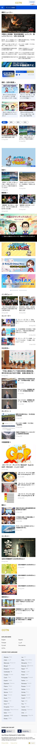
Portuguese (27, 677)
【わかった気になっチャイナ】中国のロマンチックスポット (9, 114)
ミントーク (5, 316)
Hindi (6, 704)
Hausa (7, 698)
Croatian (8, 674)
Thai (23, 704)
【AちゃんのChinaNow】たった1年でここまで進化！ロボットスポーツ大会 (9, 96)
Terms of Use (14, 743)
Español (21, 639)
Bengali (7, 666)
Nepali (24, 669)
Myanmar (27, 666)
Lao (23, 657)
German (8, 692)
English (4, 639)
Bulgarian (9, 669)
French (8, 689)
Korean (8, 718)
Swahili (25, 698)
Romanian (26, 683)
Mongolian (26, 663)
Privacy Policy (5, 743)
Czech (7, 677)
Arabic (7, 660)
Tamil (24, 701)
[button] (10, 31)
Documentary (22, 645)
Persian (25, 671)
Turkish (25, 707)
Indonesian (11, 710)
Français (4, 642)
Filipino (8, 686)
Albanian (8, 657)
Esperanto (9, 683)
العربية (20, 642)
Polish (24, 674)
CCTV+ (3, 648)
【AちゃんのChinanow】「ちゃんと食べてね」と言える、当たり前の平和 (27, 114)
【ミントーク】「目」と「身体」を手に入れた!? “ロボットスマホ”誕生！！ (27, 96)
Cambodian (8, 671)
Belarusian (9, 663)
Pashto (24, 680)
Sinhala (25, 692)
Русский (4, 645)
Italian (7, 712)
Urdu (24, 712)
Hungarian (9, 707)
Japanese (8, 715)
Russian (25, 686)
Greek (8, 695)
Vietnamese (27, 715)
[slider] (19, 74)
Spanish (25, 695)
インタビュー (6, 294)
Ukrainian (26, 710)
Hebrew (7, 701)
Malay (26, 660)
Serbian (25, 689)
